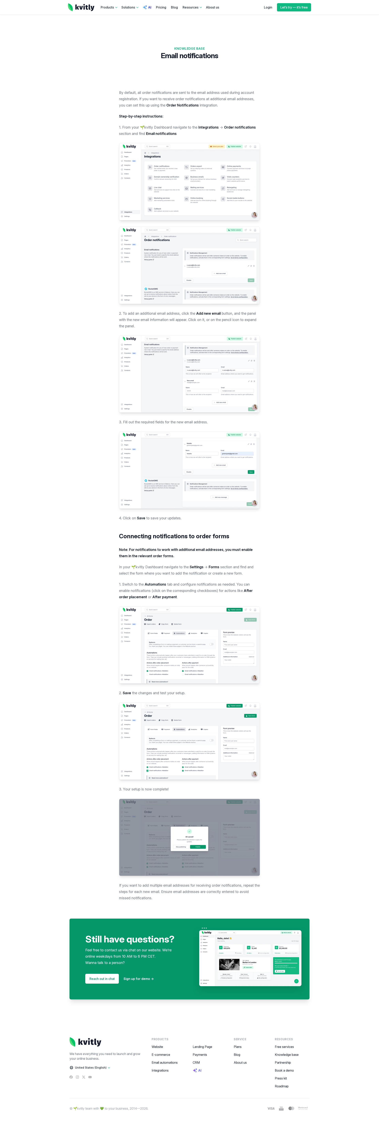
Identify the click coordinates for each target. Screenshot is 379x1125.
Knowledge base (287, 1055)
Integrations (160, 1070)
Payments (200, 1055)
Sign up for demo (139, 979)
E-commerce (161, 1055)
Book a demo (284, 1070)
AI (149, 7)
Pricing (161, 7)
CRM (196, 1062)
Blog (174, 7)
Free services (284, 1047)
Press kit (281, 1078)
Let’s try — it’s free (294, 7)
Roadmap (282, 1086)
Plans (238, 1047)
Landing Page (202, 1047)
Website (157, 1047)
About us (212, 7)
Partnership (283, 1062)
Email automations (165, 1062)
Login (268, 7)
